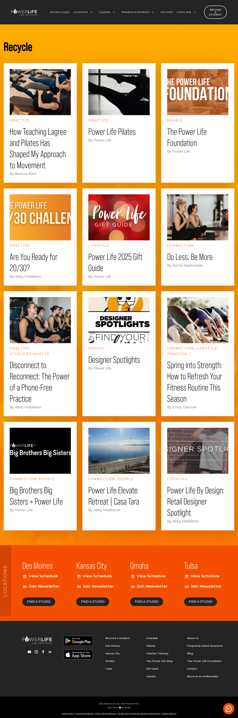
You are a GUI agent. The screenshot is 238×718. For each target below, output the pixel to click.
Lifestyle (98, 245)
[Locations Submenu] (92, 12)
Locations (80, 12)
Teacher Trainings (157, 653)
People (175, 120)
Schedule (152, 638)
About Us (193, 638)
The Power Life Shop (159, 661)
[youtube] (29, 652)
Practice (20, 120)
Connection (180, 245)
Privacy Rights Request (105, 713)
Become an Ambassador (202, 676)
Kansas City (112, 653)
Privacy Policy (68, 713)
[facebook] (43, 652)
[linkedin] (50, 652)
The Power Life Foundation (204, 661)
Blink (128, 707)
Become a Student (117, 638)
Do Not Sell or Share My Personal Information (139, 713)
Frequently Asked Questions (205, 645)
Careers (151, 676)
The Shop (166, 12)
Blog (190, 653)
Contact (192, 668)
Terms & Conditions (85, 713)
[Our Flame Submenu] (196, 12)
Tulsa (108, 668)
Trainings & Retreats (135, 12)
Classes (104, 12)
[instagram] (36, 652)
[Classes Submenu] (114, 12)
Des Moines (112, 645)
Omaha (109, 661)
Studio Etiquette (30, 354)
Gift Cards (152, 668)
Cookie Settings (169, 713)
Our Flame (184, 12)
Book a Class (59, 12)
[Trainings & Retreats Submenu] (153, 12)
